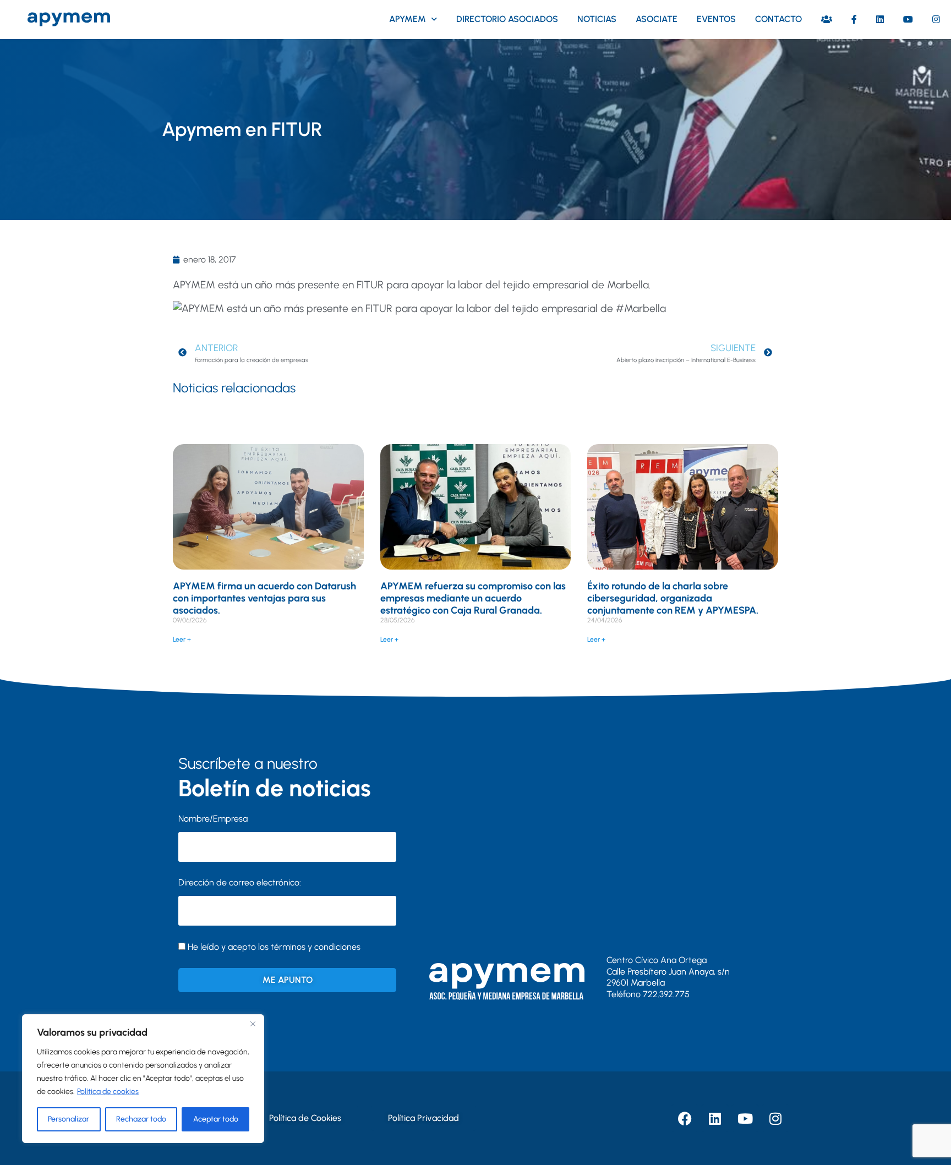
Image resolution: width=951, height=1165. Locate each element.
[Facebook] (684, 1118)
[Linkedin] (715, 1118)
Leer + (182, 639)
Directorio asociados (507, 19)
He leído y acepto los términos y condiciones (274, 947)
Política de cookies (108, 1091)
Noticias (596, 19)
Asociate (656, 19)
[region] (143, 1078)
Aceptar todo (215, 1119)
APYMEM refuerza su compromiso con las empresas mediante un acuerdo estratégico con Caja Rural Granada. (473, 598)
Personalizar (68, 1119)
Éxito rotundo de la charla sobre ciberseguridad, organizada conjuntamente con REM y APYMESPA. (672, 598)
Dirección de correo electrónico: (239, 882)
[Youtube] (745, 1118)
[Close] (252, 1023)
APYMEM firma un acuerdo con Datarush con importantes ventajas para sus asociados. (264, 598)
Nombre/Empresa (213, 818)
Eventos (716, 19)
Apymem (407, 19)
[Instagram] (775, 1118)
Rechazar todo (141, 1119)
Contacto (778, 19)
